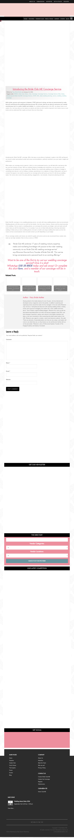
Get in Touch (58, 1)
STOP (34, 96)
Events (11, 772)
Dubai (62, 94)
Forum (11, 770)
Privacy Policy (42, 767)
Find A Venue (12, 765)
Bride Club (21, 94)
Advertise (49, 1)
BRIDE (16, 94)
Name (8, 363)
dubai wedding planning (46, 96)
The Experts (12, 767)
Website (8, 379)
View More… (11, 808)
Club (30, 94)
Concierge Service (42, 94)
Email (8, 371)
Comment (8, 339)
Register (66, 1)
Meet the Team (42, 763)
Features (11, 760)
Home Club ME (42, 791)
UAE (38, 96)
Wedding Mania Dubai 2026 (22, 801)
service (54, 96)
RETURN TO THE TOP (37, 822)
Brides (26, 94)
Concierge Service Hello (54, 94)
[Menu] (71, 18)
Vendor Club (12, 763)
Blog (10, 775)
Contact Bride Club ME (44, 776)
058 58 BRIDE (25, 265)
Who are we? (41, 765)
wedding (59, 96)
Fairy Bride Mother (17, 92)
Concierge (34, 94)
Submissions (40, 1)
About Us (32, 1)
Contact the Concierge (44, 779)
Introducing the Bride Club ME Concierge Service (19, 96)
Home (10, 758)
